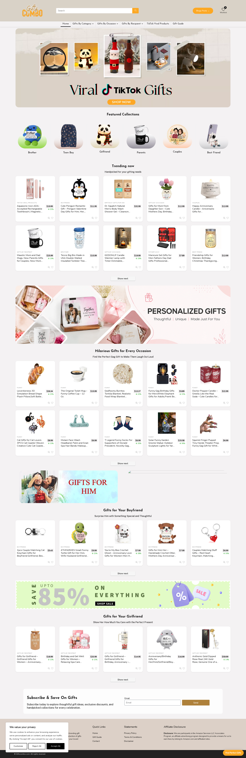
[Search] (135, 10)
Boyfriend (65, 203)
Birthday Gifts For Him (114, 203)
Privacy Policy (130, 733)
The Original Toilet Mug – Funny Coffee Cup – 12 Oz (74, 393)
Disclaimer (129, 741)
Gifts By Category (82, 24)
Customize (18, 746)
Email (127, 698)
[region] (37, 737)
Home (65, 24)
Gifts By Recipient (131, 24)
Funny (19, 388)
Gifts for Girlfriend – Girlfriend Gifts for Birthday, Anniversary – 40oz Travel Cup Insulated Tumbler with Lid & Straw (117, 663)
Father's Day (153, 252)
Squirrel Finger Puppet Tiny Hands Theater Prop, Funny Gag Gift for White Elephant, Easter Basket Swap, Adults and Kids (205, 445)
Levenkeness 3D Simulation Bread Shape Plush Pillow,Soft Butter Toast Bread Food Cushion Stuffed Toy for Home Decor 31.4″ (29, 398)
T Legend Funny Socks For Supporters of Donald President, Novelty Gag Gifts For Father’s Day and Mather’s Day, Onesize (118, 445)
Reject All (36, 746)
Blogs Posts (203, 10)
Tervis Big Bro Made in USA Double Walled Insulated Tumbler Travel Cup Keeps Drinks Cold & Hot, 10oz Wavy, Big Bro (74, 261)
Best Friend (197, 252)
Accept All (55, 746)
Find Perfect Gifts (233, 752)
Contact (96, 741)
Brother (64, 252)
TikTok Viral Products (158, 24)
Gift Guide (178, 24)
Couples (195, 203)
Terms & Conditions (133, 737)
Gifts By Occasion (106, 24)
